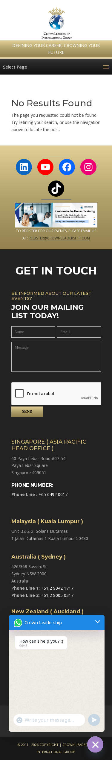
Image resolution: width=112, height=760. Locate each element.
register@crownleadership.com (59, 238)
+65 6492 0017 (53, 494)
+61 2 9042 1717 (57, 588)
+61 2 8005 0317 (57, 595)
